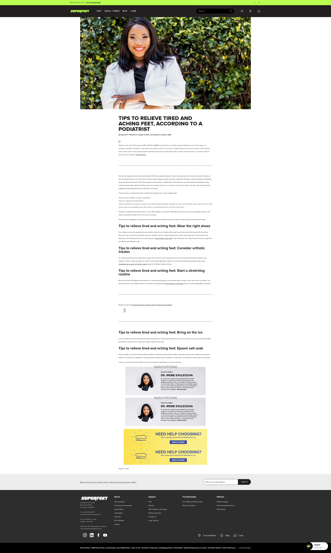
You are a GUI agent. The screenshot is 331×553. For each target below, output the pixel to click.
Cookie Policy (110, 548)
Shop (99, 11)
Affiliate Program (222, 502)
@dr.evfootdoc (141, 155)
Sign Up (244, 482)
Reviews (151, 506)
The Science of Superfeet (123, 506)
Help (227, 535)
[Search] (231, 11)
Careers (117, 524)
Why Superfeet (119, 502)
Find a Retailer (209, 535)
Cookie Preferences (229, 548)
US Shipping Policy (165, 548)
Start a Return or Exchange (157, 509)
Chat (241, 535)
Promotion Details (214, 548)
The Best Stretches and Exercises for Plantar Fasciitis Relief (151, 305)
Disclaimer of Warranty (149, 548)
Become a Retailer (189, 506)
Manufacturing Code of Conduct (195, 548)
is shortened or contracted (174, 284)
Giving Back (118, 513)
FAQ (150, 502)
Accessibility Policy (123, 548)
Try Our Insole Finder (93, 2)
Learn (133, 11)
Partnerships (221, 509)
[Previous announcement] (254, 3)
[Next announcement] (259, 3)
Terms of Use (135, 548)
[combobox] (215, 11)
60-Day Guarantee (154, 513)
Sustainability (119, 509)
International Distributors (225, 506)
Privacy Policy (85, 548)
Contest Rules (178, 548)
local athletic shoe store (164, 238)
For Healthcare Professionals (193, 502)
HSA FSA (117, 517)
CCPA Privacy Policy (98, 548)
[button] (258, 11)
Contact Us (152, 517)
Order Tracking (153, 521)
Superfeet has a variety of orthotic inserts (133, 264)
